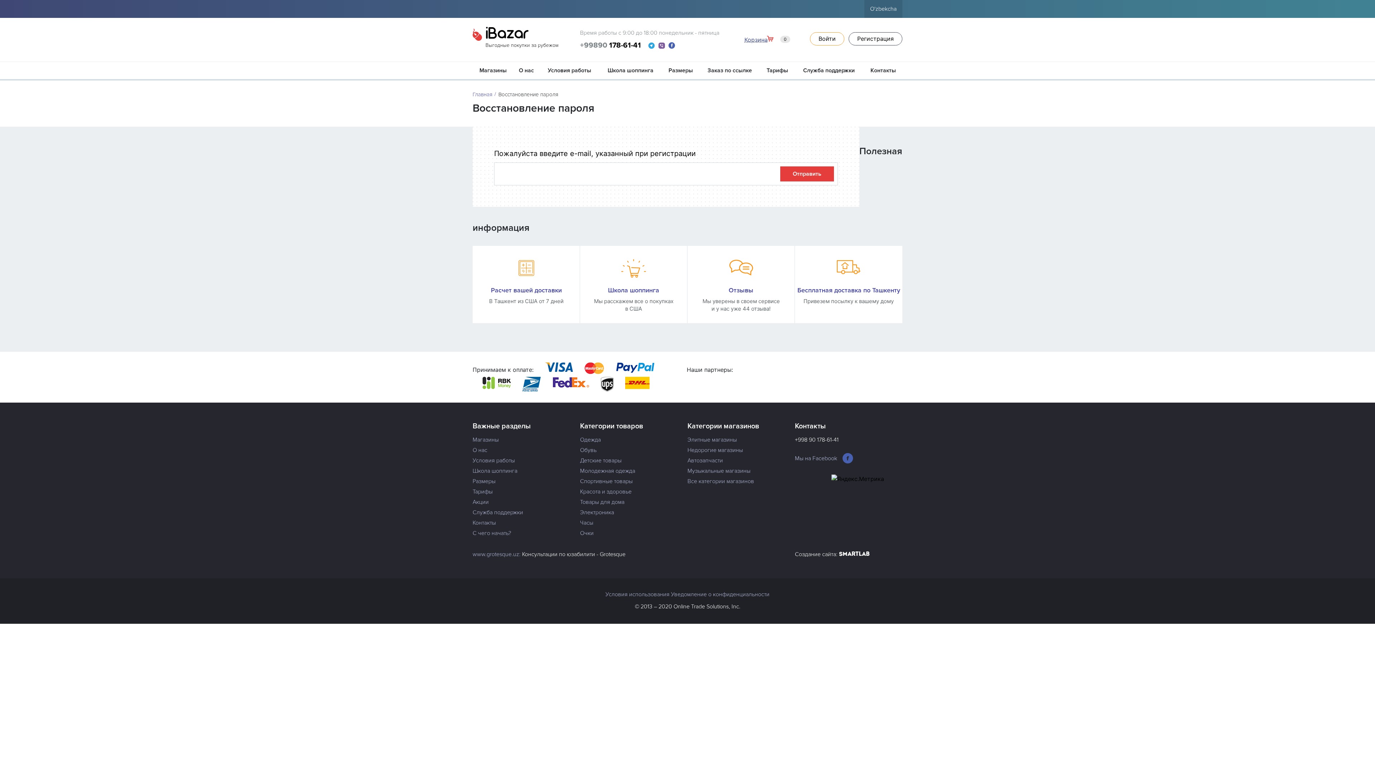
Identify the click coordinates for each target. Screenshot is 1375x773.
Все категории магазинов (721, 481)
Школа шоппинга (630, 70)
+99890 (610, 45)
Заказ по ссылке (730, 70)
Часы (586, 522)
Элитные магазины (712, 439)
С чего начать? (492, 533)
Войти (827, 38)
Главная (482, 94)
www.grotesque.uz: (497, 554)
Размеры (681, 70)
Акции (481, 502)
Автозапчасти (705, 460)
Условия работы (569, 70)
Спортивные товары (606, 481)
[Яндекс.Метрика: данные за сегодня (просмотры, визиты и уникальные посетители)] (857, 479)
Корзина (765, 39)
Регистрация (875, 38)
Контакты (883, 70)
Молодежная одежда (607, 471)
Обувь (588, 450)
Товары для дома (602, 502)
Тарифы (777, 70)
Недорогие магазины (715, 450)
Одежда (590, 439)
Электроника (597, 512)
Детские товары (601, 460)
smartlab (854, 554)
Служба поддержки (829, 70)
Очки (587, 533)
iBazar (522, 38)
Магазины (493, 70)
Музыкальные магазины (719, 471)
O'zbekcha (883, 9)
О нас (526, 70)
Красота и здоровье (606, 491)
